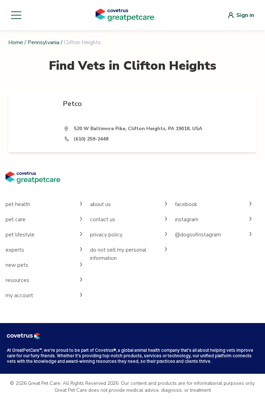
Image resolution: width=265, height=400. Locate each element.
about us (100, 204)
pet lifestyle (20, 234)
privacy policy (106, 234)
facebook (186, 204)
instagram (186, 219)
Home (15, 42)
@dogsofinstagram (198, 234)
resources (17, 280)
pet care (16, 219)
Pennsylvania (43, 42)
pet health (18, 204)
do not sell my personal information (118, 254)
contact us (102, 219)
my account (19, 295)
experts (15, 250)
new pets (17, 265)
